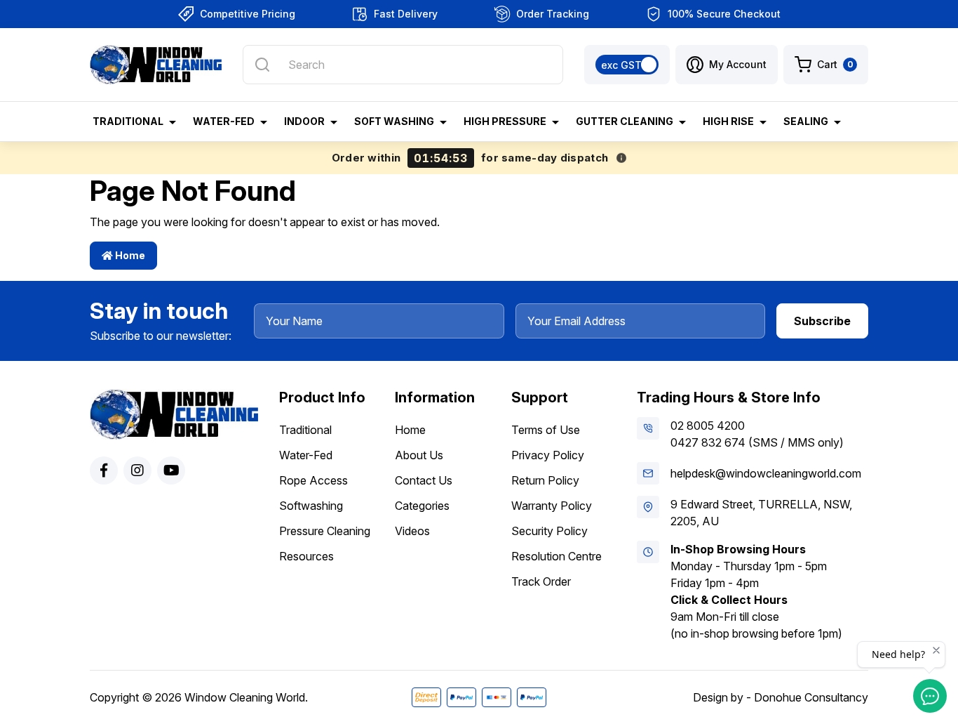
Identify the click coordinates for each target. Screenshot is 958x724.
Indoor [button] (304, 121)
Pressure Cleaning (324, 531)
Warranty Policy (551, 506)
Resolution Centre (556, 556)
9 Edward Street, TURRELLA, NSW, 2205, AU (761, 512)
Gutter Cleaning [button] (624, 121)
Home (129, 255)
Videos (412, 531)
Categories (422, 506)
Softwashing (311, 506)
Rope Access (313, 480)
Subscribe (822, 321)
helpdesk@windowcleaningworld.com (765, 473)
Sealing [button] (805, 121)
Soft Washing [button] (394, 121)
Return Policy (545, 480)
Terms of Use (545, 430)
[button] (726, 64)
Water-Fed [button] (224, 121)
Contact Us (423, 480)
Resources (306, 556)
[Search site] (262, 64)
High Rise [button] (728, 121)
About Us (419, 455)
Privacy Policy (547, 455)
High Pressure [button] (505, 121)
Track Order (541, 581)
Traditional (305, 430)
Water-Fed (305, 455)
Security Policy (549, 531)
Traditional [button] (128, 121)
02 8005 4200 (707, 426)
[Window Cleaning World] (156, 64)
